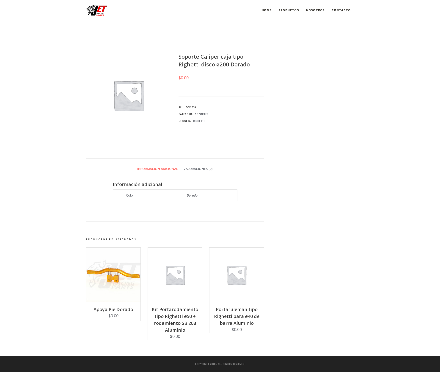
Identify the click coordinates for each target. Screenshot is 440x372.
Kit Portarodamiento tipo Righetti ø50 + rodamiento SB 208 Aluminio (175, 319)
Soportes (201, 114)
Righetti (198, 121)
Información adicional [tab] (157, 169)
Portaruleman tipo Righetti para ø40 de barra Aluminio (236, 316)
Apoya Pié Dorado (113, 309)
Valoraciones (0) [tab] (198, 169)
